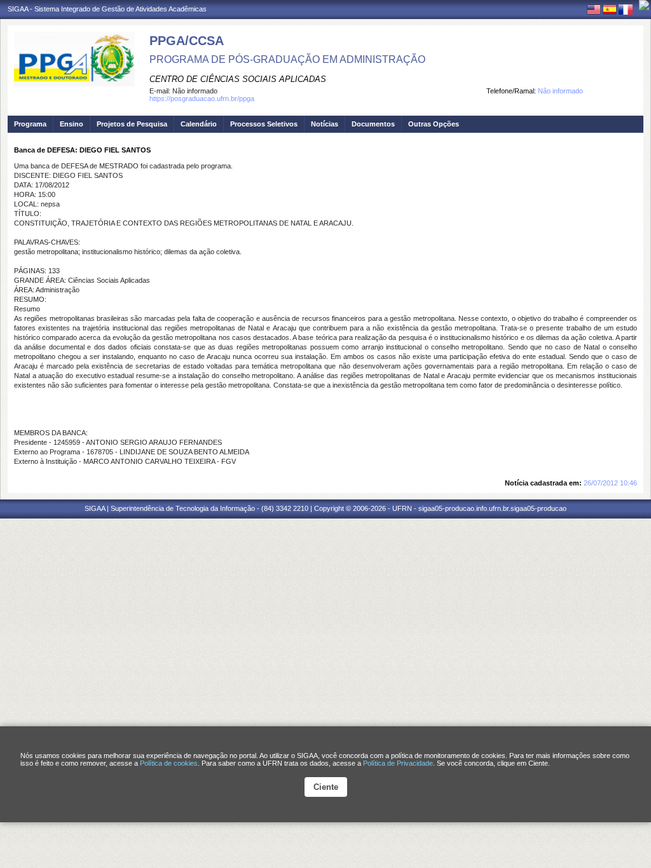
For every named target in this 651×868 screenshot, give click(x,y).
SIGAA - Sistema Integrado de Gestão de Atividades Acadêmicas (107, 9)
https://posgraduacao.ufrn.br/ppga (201, 98)
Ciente (325, 787)
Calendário (199, 124)
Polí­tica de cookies (169, 763)
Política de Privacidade (398, 763)
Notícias (324, 124)
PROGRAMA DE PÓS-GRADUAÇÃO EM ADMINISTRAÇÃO (287, 59)
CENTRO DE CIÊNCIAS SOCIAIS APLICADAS (237, 79)
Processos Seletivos (264, 124)
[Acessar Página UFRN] (644, 5)
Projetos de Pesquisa (132, 124)
